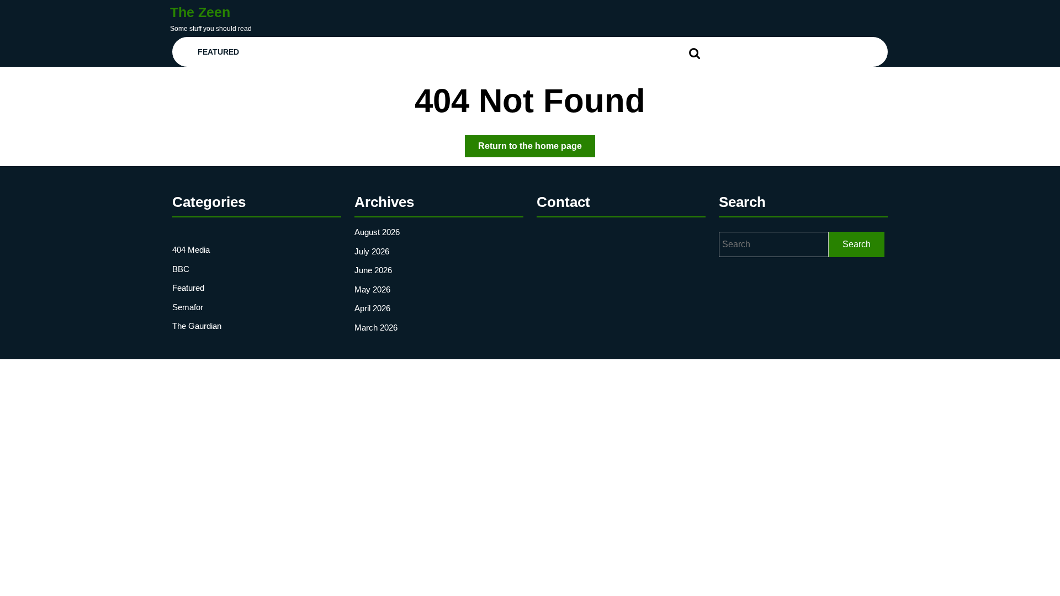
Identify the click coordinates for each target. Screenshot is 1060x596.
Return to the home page (536, 149)
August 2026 (377, 232)
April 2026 (372, 308)
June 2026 (373, 270)
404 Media (191, 249)
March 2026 (376, 327)
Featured (218, 51)
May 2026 (372, 289)
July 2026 (371, 251)
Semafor (187, 307)
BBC (180, 269)
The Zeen (200, 12)
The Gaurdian (196, 326)
